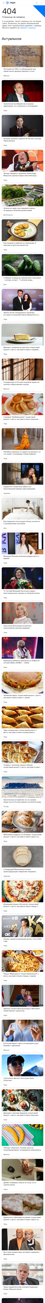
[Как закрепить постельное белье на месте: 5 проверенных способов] (22, 514)
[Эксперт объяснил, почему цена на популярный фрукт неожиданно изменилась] (22, 1140)
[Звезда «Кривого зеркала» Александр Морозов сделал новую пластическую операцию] (22, 166)
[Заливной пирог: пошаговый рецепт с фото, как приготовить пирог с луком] (22, 688)
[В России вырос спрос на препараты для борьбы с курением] (22, 1036)
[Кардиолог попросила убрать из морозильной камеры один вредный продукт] (22, 479)
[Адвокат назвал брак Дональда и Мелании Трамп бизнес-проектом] (22, 1001)
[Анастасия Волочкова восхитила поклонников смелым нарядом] (22, 618)
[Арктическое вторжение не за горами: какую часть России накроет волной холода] (22, 792)
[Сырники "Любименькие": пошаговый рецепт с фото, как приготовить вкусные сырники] (22, 409)
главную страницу (27, 28)
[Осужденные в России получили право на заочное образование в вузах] (22, 375)
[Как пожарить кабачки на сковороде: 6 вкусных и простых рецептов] (22, 235)
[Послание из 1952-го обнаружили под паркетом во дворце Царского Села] (22, 61)
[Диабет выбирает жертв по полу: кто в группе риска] (22, 1175)
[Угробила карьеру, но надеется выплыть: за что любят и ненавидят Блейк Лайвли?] (22, 444)
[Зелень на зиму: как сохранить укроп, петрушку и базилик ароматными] (22, 201)
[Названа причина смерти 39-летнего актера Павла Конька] (22, 131)
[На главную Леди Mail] (12, 2)
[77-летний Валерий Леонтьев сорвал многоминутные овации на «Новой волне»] (22, 583)
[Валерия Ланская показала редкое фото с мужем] (22, 549)
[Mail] (7, 2)
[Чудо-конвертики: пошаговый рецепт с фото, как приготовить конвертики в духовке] (22, 723)
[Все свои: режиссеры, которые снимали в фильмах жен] (22, 1245)
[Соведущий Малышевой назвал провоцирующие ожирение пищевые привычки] (22, 862)
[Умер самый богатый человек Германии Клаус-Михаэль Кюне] (22, 1279)
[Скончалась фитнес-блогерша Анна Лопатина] (22, 1071)
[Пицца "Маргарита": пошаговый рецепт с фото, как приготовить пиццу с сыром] (22, 966)
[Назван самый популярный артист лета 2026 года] (22, 931)
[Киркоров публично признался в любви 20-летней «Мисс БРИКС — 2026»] (22, 653)
